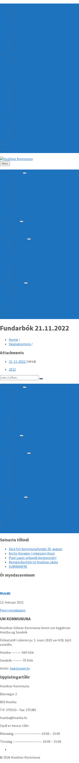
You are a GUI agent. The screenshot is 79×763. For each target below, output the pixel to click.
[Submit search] (41, 378)
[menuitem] (15, 6)
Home (13, 339)
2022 (12, 369)
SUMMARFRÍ (18, 566)
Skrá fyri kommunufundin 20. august (36, 549)
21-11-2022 (17, 361)
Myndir (5, 593)
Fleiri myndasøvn (12, 610)
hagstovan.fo (20, 668)
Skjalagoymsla (20, 344)
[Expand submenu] (24, 173)
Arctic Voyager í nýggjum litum (32, 553)
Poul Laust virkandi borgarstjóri (32, 557)
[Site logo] (16, 159)
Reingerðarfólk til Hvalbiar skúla (33, 562)
